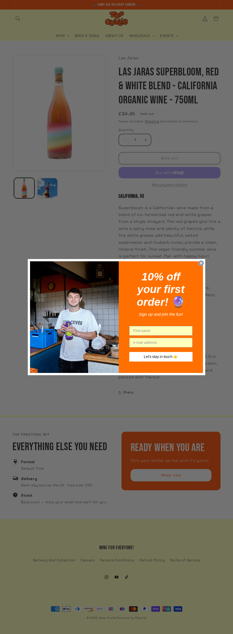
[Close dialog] (201, 263)
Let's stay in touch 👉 (161, 357)
